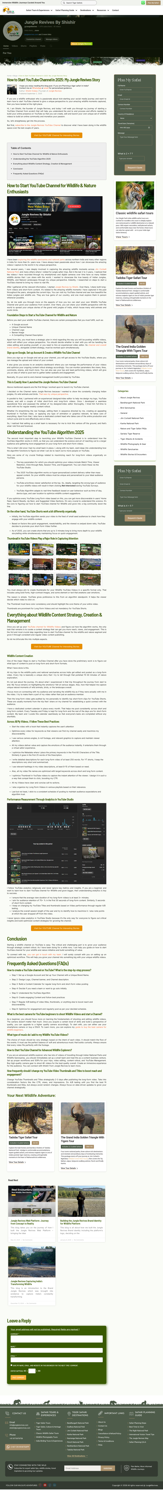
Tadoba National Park (75, 1450)
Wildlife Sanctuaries (129, 449)
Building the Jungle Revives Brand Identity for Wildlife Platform (80, 1222)
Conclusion (18, 169)
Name (13, 1346)
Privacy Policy (103, 1437)
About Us (102, 1422)
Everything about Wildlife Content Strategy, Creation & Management (42, 164)
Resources (101, 10)
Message (121, 133)
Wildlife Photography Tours (47, 1437)
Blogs (15, 76)
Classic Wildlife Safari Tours (47, 1433)
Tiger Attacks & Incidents (131, 439)
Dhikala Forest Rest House (78, 1159)
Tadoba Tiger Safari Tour (23, 1137)
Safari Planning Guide (64, 10)
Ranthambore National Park (78, 1446)
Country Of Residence (126, 114)
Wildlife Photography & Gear (133, 444)
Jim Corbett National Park (132, 418)
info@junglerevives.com (19, 1425)
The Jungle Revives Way (138, 1438)
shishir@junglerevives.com (20, 1428)
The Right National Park (138, 1431)
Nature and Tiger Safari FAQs (133, 428)
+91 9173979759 (16, 1438)
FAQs (100, 1445)
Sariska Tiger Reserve (130, 433)
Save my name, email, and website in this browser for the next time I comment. (45, 1365)
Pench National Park (75, 1442)
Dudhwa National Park (76, 1427)
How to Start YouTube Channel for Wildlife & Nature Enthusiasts (40, 154)
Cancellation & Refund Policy (109, 1433)
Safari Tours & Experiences (37, 10)
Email (13, 1356)
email (46, 88)
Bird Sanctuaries (127, 408)
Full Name (121, 86)
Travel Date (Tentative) (126, 123)
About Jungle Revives (81, 44)
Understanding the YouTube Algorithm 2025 (32, 159)
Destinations (85, 10)
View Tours (122, 237)
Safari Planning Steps (137, 1423)
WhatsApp (36, 88)
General (123, 413)
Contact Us (102, 1426)
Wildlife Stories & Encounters (133, 454)
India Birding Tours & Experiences (49, 1441)
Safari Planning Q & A (137, 1442)
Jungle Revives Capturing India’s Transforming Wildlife (26, 1282)
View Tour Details (16, 1162)
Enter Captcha (17, 1371)
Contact (115, 10)
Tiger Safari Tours (43, 1423)
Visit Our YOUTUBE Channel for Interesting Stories (56, 135)
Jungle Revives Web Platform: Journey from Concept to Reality (30, 1222)
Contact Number (124, 104)
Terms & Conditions (106, 1441)
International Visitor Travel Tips (141, 1435)
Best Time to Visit (136, 1427)
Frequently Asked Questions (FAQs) (28, 173)
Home (9, 76)
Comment (15, 1334)
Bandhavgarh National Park (132, 402)
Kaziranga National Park (76, 1438)
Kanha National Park (129, 423)
